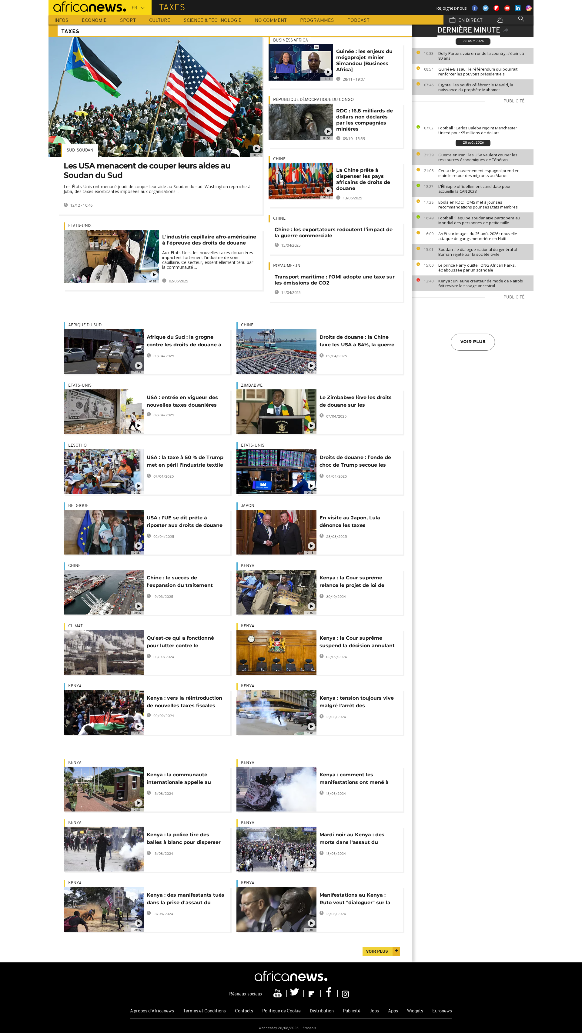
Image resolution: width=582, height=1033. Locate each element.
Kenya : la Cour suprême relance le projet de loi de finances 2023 (351, 582)
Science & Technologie (213, 20)
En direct (470, 20)
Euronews (442, 1011)
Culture (159, 20)
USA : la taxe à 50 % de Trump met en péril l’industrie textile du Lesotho (185, 462)
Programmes (317, 20)
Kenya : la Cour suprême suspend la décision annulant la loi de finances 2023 (357, 643)
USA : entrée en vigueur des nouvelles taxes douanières (182, 401)
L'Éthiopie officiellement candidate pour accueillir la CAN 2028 (474, 189)
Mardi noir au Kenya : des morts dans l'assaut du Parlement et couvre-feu (351, 839)
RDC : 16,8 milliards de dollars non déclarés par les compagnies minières (364, 120)
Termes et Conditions (204, 1011)
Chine (279, 159)
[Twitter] (295, 993)
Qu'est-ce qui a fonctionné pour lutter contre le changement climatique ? (180, 643)
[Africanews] (87, 6)
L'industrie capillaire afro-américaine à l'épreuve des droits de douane (209, 240)
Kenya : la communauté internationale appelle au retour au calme (179, 779)
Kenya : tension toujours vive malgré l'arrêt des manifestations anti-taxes (356, 703)
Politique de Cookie (281, 1011)
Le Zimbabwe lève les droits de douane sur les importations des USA (355, 402)
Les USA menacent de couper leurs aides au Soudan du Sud (147, 170)
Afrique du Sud (85, 325)
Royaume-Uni (287, 266)
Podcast (358, 20)
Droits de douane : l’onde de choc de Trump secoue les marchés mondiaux (355, 462)
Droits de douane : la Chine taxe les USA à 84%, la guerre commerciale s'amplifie (356, 342)
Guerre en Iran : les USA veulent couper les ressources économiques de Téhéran (477, 157)
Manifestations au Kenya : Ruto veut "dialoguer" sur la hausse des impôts (354, 900)
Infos (62, 20)
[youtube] (278, 993)
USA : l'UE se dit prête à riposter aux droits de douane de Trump (184, 522)
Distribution (322, 1011)
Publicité (351, 1011)
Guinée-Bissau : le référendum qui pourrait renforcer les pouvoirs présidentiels (477, 71)
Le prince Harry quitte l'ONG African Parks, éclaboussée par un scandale (477, 267)
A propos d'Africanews (152, 1011)
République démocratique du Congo (313, 100)
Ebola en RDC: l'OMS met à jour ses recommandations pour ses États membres (478, 204)
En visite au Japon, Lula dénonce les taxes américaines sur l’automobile (356, 522)
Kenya (247, 566)
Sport (128, 20)
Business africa (290, 40)
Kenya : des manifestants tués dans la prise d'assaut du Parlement (185, 900)
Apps (393, 1011)
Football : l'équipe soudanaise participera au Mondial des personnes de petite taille (479, 220)
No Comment (271, 20)
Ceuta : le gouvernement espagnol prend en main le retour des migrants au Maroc (479, 173)
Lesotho (77, 445)
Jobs (374, 1011)
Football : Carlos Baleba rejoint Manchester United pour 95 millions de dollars (477, 130)
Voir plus (473, 342)
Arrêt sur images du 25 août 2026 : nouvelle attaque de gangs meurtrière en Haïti (477, 236)
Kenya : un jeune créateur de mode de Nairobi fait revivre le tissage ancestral (480, 283)
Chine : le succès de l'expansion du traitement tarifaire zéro (180, 582)
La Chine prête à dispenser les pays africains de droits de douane (363, 179)
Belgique (78, 506)
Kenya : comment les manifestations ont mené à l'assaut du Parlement (354, 779)
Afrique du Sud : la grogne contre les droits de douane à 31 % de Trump (184, 342)
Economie (94, 20)
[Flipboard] (312, 993)
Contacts (244, 1011)
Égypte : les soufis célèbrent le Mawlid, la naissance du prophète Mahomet (475, 87)
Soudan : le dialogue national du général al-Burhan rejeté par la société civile (478, 252)
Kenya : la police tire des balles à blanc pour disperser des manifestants (184, 839)
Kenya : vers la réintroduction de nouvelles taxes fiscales (184, 701)
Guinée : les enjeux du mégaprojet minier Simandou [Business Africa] (364, 60)
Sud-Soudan (80, 150)
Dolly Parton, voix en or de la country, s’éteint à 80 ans (481, 56)
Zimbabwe (252, 385)
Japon (247, 506)
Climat (75, 626)
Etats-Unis (80, 226)
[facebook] (329, 993)
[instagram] (345, 993)
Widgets (415, 1011)
